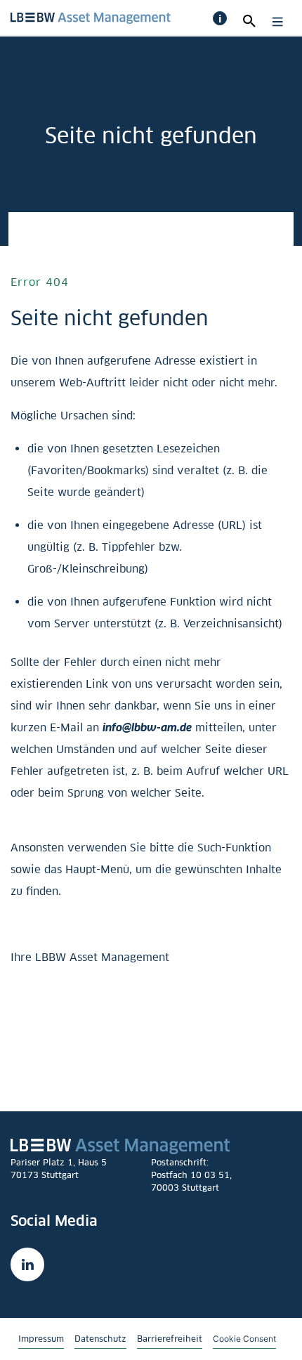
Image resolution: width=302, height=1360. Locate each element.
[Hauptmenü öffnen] (274, 22)
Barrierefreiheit (169, 1338)
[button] (220, 18)
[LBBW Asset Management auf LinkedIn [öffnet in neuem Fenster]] (27, 1264)
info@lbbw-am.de (147, 727)
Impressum (41, 1338)
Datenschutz (100, 1338)
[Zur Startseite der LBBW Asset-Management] (91, 16)
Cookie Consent (244, 1338)
